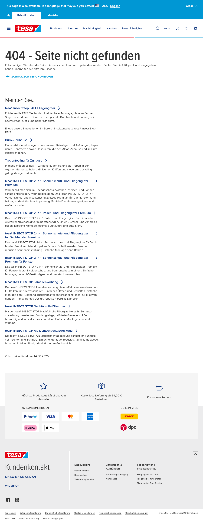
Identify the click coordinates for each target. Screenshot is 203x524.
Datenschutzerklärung (30, 513)
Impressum (10, 513)
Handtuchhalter (81, 470)
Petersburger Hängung (117, 474)
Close (190, 5)
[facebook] (8, 501)
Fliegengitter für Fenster (149, 478)
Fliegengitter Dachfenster (149, 483)
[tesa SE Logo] (28, 28)
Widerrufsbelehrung (29, 518)
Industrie (52, 15)
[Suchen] (157, 28)
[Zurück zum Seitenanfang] (195, 454)
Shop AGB (10, 518)
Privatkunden (26, 15)
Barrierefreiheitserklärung (57, 513)
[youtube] (17, 501)
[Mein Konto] (177, 28)
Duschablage (80, 475)
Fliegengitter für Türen (148, 474)
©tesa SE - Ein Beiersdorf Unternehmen (178, 513)
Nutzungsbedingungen (110, 513)
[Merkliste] (186, 28)
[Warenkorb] (195, 28)
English (115, 5)
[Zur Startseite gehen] (8, 15)
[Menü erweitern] (8, 28)
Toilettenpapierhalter (84, 479)
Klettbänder (111, 478)
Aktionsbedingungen (53, 518)
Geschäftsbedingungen (136, 513)
